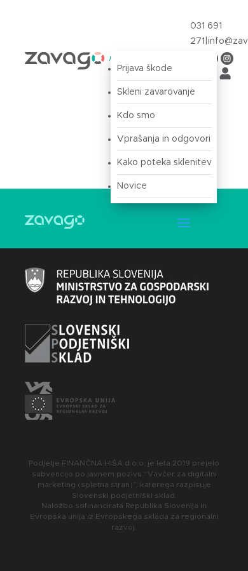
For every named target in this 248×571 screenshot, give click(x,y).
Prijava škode (144, 68)
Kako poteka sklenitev (164, 162)
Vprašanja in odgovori (163, 139)
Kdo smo (136, 115)
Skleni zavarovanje (156, 92)
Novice (132, 186)
